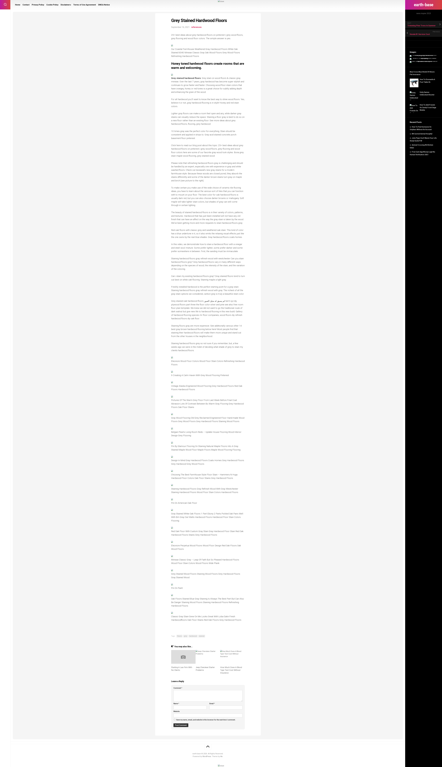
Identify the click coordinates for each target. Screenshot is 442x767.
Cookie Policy (52, 5)
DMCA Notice (104, 5)
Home (17, 5)
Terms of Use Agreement (84, 5)
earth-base (423, 4)
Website (176, 711)
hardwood (193, 636)
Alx (221, 756)
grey (185, 636)
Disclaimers (66, 5)
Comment (177, 688)
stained (201, 636)
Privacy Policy (38, 5)
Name (176, 703)
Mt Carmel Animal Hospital (422, 134)
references (196, 27)
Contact (26, 5)
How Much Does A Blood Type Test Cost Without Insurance (231, 670)
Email (212, 703)
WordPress (206, 756)
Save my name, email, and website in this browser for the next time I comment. (206, 720)
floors (179, 636)
